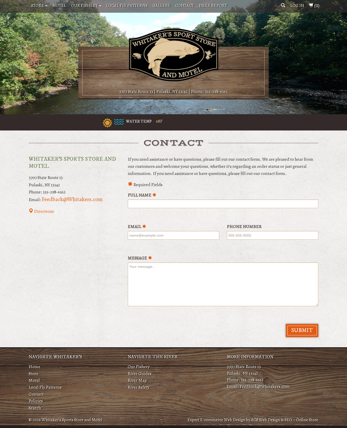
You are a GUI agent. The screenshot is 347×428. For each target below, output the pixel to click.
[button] (283, 5)
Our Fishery (85, 5)
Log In (297, 5)
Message (137, 258)
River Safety (139, 387)
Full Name (139, 195)
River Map (137, 380)
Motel (59, 5)
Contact (184, 5)
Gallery (161, 5)
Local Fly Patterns (127, 5)
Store (38, 5)
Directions (43, 211)
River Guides (140, 373)
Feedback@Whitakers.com (72, 199)
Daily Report (213, 5)
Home (34, 367)
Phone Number (244, 226)
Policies (36, 401)
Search (35, 408)
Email (134, 226)
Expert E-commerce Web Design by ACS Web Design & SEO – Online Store (252, 420)
